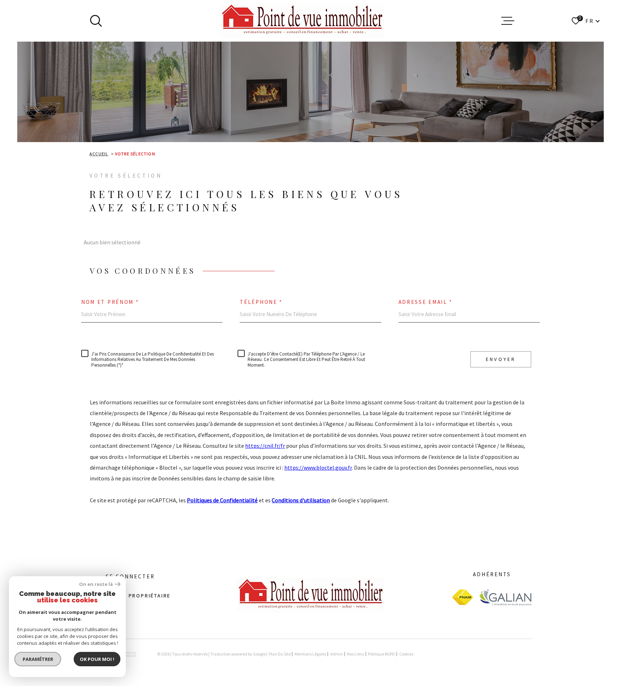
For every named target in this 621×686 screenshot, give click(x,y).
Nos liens (355, 654)
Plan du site (280, 654)
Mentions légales (310, 654)
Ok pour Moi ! (97, 659)
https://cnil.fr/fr (265, 445)
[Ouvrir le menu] (507, 20)
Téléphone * (261, 302)
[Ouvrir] (95, 20)
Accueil (98, 153)
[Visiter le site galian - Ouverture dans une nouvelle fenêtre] (505, 597)
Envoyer (501, 359)
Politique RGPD (381, 654)
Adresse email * (426, 302)
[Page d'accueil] (302, 21)
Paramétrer (38, 659)
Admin (336, 654)
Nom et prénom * (110, 302)
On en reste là (96, 584)
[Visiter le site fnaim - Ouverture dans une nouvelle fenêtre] (462, 597)
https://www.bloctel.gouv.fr (318, 467)
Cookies (406, 654)
